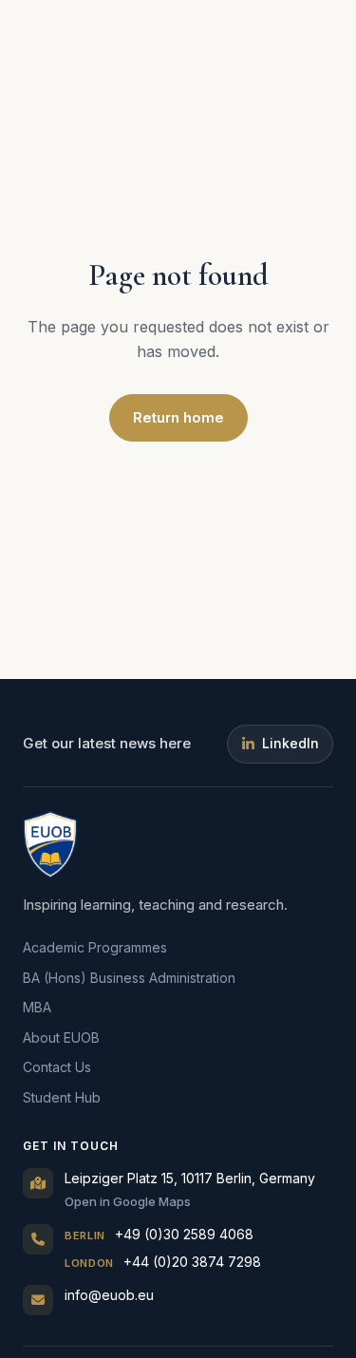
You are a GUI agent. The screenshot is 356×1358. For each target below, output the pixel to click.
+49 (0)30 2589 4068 (159, 1234)
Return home (178, 417)
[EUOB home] (50, 844)
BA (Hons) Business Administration (129, 978)
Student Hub (62, 1097)
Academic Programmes (95, 947)
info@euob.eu (109, 1295)
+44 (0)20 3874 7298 (163, 1262)
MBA (37, 1007)
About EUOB (61, 1037)
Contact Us (57, 1067)
